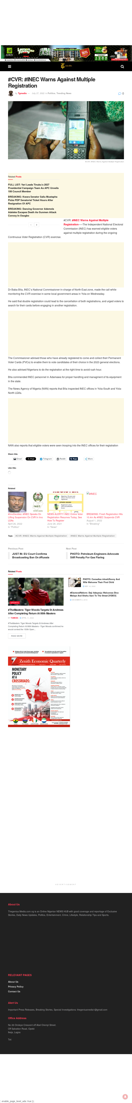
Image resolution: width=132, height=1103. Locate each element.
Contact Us (14, 991)
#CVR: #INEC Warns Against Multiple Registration (41, 535)
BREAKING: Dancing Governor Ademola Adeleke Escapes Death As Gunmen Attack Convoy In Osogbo (32, 212)
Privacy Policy (16, 986)
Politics (51, 93)
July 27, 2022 (38, 93)
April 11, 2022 (27, 618)
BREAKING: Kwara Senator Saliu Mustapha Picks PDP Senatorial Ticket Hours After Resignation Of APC (32, 200)
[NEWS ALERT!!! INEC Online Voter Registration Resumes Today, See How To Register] (65, 502)
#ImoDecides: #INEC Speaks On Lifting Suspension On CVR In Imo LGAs (25, 517)
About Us (13, 981)
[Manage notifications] (125, 1096)
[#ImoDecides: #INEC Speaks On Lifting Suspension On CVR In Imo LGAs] (26, 502)
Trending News (64, 93)
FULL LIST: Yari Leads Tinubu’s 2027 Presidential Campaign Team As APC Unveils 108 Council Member (33, 188)
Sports (15, 602)
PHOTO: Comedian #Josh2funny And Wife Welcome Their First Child (101, 581)
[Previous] (30, 224)
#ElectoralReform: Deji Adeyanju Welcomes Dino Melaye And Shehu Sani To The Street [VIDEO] (94, 594)
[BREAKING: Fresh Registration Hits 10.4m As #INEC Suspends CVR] (105, 502)
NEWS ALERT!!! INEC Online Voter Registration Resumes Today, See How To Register (65, 517)
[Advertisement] (66, 22)
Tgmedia (22, 93)
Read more (17, 636)
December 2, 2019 (79, 600)
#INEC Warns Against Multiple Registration (93, 535)
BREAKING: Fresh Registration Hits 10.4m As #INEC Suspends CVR (105, 515)
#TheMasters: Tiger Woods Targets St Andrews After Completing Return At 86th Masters (35, 611)
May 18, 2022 (89, 586)
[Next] (36, 224)
